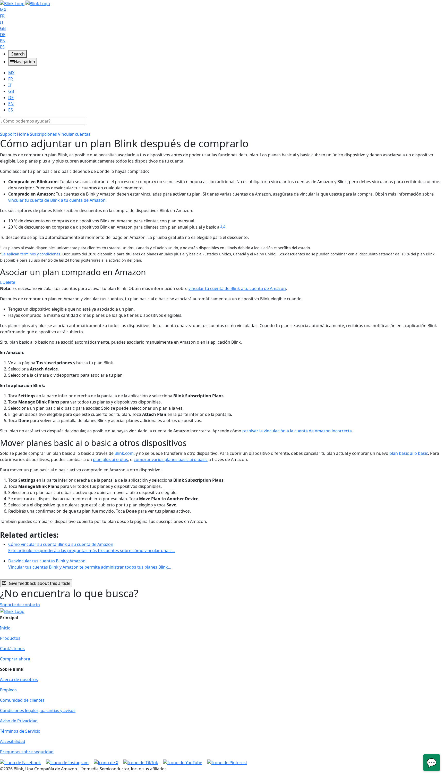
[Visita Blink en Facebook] (21, 762)
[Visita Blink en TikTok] (141, 762)
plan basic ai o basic (408, 453)
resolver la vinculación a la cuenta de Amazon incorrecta (297, 431)
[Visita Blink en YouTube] (183, 762)
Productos (10, 638)
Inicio (5, 628)
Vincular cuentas (74, 134)
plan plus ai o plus (110, 459)
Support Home (14, 134)
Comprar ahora (15, 659)
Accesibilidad (12, 741)
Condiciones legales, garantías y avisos (37, 710)
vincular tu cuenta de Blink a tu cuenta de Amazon (57, 200)
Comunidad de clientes (22, 700)
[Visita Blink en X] (106, 762)
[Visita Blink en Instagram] (68, 762)
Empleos (8, 690)
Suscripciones (43, 134)
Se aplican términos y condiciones (31, 254)
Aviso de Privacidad (19, 721)
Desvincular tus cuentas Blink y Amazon (89, 564)
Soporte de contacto (20, 605)
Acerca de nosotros (19, 679)
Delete (9, 282)
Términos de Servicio (20, 731)
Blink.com (124, 453)
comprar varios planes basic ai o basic (171, 459)
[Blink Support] (25, 3)
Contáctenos (12, 648)
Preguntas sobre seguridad (27, 752)
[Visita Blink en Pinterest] (227, 762)
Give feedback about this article (39, 583)
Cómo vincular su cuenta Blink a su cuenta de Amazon (91, 547)
